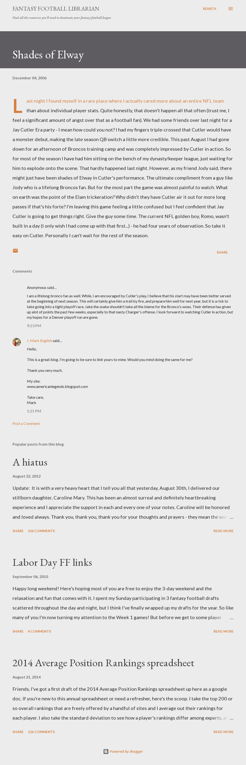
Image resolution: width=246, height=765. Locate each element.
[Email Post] (15, 252)
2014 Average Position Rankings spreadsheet (103, 662)
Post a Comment (26, 423)
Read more (224, 531)
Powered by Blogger (126, 751)
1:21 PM (34, 411)
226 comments (41, 531)
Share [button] (222, 252)
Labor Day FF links (52, 562)
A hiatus (29, 462)
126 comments (41, 732)
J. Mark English (39, 340)
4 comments (39, 631)
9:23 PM (34, 325)
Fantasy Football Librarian (55, 8)
